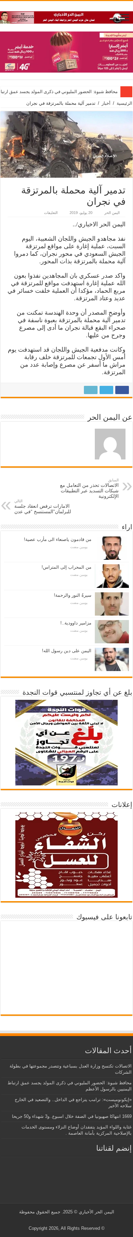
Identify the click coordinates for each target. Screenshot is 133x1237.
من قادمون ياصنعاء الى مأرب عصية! (57, 539)
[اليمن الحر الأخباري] (66, 16)
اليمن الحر (112, 213)
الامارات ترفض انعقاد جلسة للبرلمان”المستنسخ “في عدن (42, 506)
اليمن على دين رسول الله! (66, 650)
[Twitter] (71, 1220)
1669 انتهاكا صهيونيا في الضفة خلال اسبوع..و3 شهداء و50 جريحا (72, 1116)
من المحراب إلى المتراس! (66, 567)
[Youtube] (65, 1220)
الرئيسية (124, 103)
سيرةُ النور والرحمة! (72, 595)
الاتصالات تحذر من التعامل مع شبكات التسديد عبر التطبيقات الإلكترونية (89, 488)
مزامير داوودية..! (75, 623)
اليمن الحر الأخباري (96, 1211)
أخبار (106, 103)
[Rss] (78, 1220)
